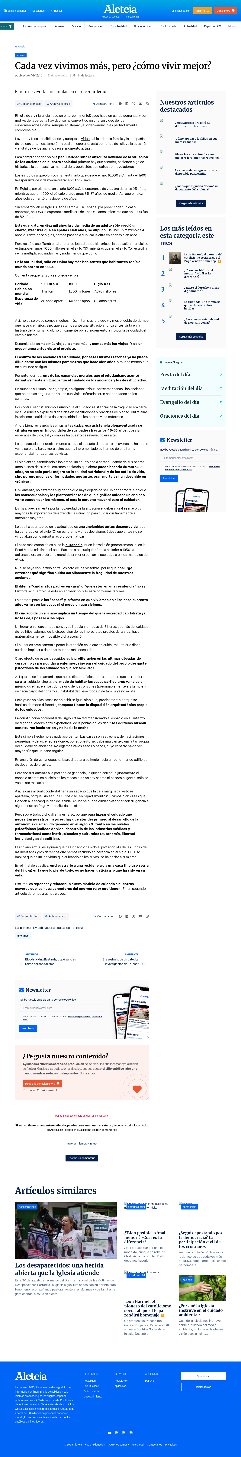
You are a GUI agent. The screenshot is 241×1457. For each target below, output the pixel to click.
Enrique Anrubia (58, 75)
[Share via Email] (140, 103)
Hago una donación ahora (40, 1083)
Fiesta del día (175, 375)
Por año (149, 1380)
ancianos (22, 935)
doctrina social (136, 1207)
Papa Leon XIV (212, 26)
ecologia (187, 1280)
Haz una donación (95, 1444)
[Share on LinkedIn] (126, 103)
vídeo (85, 139)
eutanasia (74, 544)
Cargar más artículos (191, 203)
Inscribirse (28, 1028)
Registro (200, 10)
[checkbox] (20, 1017)
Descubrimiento (143, 26)
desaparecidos (27, 1207)
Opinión (76, 26)
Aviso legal (138, 1444)
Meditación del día (181, 388)
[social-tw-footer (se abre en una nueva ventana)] (124, 1433)
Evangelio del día (179, 402)
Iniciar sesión (182, 10)
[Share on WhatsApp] (147, 103)
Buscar (58, 10)
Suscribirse (203, 1376)
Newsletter (121, 1380)
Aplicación (120, 1386)
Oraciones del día (179, 416)
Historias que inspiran (34, 26)
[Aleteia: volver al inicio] (120, 8)
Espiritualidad (119, 26)
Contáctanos (154, 1444)
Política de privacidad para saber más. (192, 468)
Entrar (93, 1143)
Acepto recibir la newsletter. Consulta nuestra (62, 1018)
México (232, 26)
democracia (189, 1207)
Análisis (59, 26)
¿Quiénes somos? (118, 1444)
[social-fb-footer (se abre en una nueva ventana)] (117, 1433)
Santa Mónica (132, 16)
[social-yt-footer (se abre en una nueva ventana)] (109, 1433)
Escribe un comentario (82, 1158)
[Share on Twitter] (133, 103)
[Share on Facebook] (120, 103)
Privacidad (171, 1444)
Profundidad (95, 26)
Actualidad (190, 26)
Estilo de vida (168, 26)
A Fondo (20, 46)
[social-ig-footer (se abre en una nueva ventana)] (131, 1433)
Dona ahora (223, 10)
